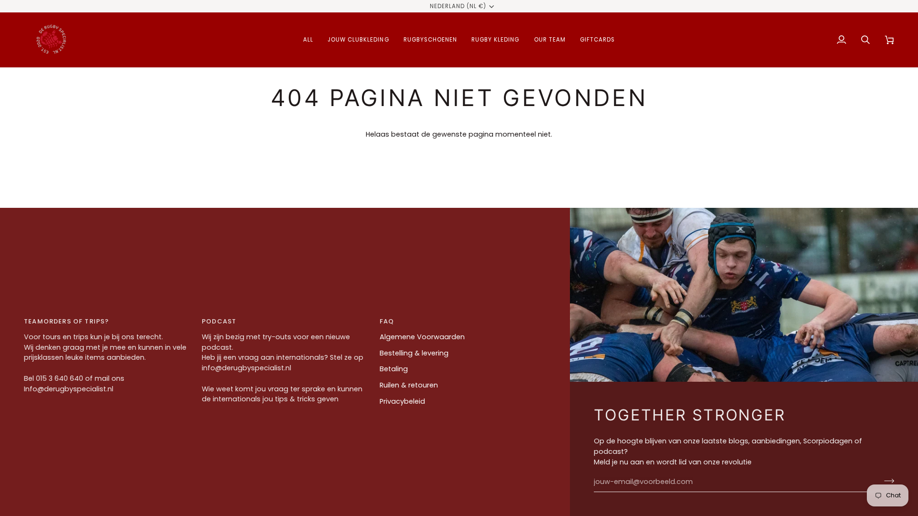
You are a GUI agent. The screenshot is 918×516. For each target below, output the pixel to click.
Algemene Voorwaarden (422, 337)
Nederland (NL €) (458, 6)
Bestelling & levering (414, 353)
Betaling (394, 369)
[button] (308, 39)
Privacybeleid (402, 401)
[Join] (886, 480)
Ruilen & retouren (409, 385)
